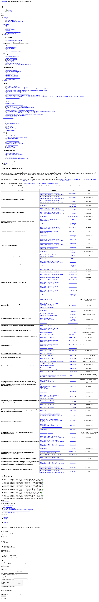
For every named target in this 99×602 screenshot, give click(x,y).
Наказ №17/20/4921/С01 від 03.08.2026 (49, 436)
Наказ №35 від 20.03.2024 (47, 283)
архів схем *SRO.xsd (73, 224)
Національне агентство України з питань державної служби (18, 509)
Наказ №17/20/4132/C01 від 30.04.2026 (49, 227)
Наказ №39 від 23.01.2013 (46, 258)
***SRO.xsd (73, 219)
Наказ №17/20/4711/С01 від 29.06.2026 (49, 440)
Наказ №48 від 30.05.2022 (47, 299)
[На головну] (49, 14)
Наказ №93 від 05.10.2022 (47, 307)
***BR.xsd (72, 463)
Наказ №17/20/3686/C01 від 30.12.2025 (49, 277)
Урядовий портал (7, 507)
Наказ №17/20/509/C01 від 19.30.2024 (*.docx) (52, 213)
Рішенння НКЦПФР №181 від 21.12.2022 (50, 454)
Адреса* (3, 560)
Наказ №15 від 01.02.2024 (47, 287)
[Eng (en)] (9, 11)
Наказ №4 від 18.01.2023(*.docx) (49, 319)
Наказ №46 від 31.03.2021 (47, 345)
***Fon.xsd (73, 375)
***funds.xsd (73, 305)
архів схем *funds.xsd (73, 310)
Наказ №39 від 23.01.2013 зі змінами (49, 254)
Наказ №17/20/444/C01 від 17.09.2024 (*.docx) (52, 202)
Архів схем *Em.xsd (73, 295)
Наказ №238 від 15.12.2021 (47, 410)
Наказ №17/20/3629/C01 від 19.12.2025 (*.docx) (52, 210)
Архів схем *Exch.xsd (73, 235)
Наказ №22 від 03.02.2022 (47, 341)
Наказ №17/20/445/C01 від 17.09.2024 (49, 261)
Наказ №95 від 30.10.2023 (46, 314)
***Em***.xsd (72, 269)
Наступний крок (4, 566)
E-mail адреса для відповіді (7, 579)
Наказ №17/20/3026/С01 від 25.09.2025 (49, 243)
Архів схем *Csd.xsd (73, 266)
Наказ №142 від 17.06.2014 (47, 337)
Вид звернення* (5, 550)
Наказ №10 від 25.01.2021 (47, 232)
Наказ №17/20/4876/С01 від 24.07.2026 (49, 269)
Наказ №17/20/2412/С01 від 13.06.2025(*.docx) (52, 445)
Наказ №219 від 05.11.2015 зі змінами (49, 282)
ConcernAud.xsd (73, 361)
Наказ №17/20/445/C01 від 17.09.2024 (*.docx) (52, 262)
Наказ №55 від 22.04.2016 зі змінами (49, 340)
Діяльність (6, 34)
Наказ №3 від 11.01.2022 (47, 220)
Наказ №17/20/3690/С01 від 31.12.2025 (49, 470)
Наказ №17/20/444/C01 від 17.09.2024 (49, 200)
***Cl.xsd (72, 209)
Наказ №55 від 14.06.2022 (46, 433)
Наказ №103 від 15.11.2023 (47, 365)
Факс (2, 577)
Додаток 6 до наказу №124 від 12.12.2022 (51, 427)
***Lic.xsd (72, 437)
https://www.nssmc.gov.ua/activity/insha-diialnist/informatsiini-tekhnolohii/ (42, 183)
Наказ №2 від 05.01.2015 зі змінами (49, 328)
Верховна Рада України (9, 508)
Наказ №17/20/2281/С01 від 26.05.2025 (49, 462)
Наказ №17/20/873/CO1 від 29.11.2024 (49, 419)
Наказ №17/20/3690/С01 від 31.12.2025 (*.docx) (52, 472)
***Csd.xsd (73, 262)
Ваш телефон (4, 576)
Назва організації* (5, 562)
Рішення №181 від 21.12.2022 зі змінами (50, 451)
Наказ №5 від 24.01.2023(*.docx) (49, 369)
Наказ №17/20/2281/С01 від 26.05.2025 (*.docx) (52, 463)
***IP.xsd (73, 255)
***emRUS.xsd (72, 451)
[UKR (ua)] (9, 10)
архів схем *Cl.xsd (72, 216)
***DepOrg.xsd (73, 193)
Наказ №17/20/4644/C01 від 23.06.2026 (49, 196)
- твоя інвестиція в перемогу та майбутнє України (20, 1)
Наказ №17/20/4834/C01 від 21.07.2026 (49, 272)
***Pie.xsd (72, 314)
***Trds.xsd (73, 239)
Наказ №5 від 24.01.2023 (46, 367)
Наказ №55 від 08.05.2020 (46, 371)
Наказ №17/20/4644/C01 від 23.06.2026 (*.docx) (52, 198)
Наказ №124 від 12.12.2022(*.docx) (49, 425)
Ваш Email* (3, 574)
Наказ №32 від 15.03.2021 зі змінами (49, 303)
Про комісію (6, 24)
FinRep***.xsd (72, 340)
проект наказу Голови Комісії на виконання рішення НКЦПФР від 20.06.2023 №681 (53, 375)
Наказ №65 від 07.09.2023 (47, 304)
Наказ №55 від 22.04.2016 (46, 348)
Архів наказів (43, 205)
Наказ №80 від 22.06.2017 (46, 334)
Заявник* (3, 541)
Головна (5, 163)
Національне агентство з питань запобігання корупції (16, 511)
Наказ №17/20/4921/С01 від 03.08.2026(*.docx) (52, 437)
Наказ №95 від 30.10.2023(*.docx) (49, 315)
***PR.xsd (72, 467)
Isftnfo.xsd (72, 355)
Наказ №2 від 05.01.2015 (46, 332)
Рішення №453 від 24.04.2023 (48, 452)
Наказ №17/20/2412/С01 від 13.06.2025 (49, 444)
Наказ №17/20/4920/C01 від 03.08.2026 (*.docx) (52, 194)
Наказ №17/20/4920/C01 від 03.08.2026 (49, 193)
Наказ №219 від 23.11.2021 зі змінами (48, 385)
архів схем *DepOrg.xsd (73, 205)
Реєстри (5, 80)
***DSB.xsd (73, 410)
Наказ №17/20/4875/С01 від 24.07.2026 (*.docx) (52, 468)
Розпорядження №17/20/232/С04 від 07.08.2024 (51, 361)
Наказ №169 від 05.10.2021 (47, 402)
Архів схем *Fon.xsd (73, 392)
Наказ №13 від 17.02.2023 (47, 248)
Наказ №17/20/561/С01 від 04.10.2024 (49, 457)
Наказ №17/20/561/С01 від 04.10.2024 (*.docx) (52, 459)
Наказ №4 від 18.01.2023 (46, 318)
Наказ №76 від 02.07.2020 (46, 355)
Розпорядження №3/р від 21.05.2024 (49, 279)
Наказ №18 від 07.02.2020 (47, 329)
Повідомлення (4, 594)
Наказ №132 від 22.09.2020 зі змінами (49, 395)
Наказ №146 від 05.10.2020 (47, 404)
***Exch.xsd (73, 227)
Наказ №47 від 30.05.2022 (46, 380)
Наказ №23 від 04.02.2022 (47, 256)
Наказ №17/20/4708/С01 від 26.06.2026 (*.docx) (52, 240)
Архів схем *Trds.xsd (73, 251)
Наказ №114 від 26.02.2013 (46, 353)
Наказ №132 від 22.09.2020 (47, 407)
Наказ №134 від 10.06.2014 (47, 350)
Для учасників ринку (8, 118)
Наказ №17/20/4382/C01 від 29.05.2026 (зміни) (51, 274)
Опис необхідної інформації (7, 573)
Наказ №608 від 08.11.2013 (46, 325)
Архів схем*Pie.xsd (73, 323)
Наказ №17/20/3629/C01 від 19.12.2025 (49, 208)
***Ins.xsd (72, 433)
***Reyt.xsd (73, 329)
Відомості (5, 17)
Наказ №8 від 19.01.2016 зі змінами (49, 247)
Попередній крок (4, 586)
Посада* (3, 565)
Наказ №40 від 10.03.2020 (46, 358)
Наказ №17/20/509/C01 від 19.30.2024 (49, 212)
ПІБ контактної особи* (6, 563)
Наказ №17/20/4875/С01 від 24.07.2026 (49, 467)
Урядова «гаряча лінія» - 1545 (10, 512)
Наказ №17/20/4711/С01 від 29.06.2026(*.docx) (52, 441)
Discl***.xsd (73, 334)
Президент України (8, 505)
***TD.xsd (72, 415)
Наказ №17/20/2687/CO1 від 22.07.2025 (50, 414)
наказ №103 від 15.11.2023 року (48, 363)
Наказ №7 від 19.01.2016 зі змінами (49, 231)
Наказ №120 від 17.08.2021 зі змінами (49, 219)
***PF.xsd (72, 396)
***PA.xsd (72, 458)
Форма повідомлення (72, 319)
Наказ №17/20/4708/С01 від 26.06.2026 (49, 239)
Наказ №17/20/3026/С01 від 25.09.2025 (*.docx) (52, 244)
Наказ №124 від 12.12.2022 (47, 424)
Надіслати (12, 586)
